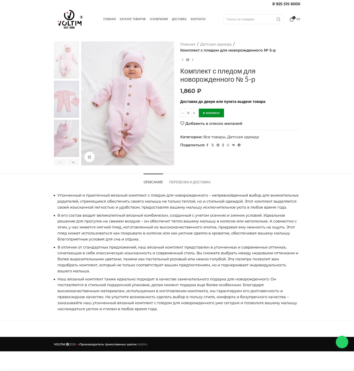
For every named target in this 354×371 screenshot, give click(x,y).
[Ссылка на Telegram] (239, 145)
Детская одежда (216, 44)
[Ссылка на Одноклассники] (223, 145)
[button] (60, 162)
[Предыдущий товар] (182, 60)
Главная (187, 44)
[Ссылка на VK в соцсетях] (233, 145)
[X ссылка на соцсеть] (212, 145)
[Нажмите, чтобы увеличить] (89, 157)
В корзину (211, 113)
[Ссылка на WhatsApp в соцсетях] (228, 145)
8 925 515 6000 (286, 4)
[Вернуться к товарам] (187, 60)
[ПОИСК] (278, 19)
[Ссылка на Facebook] (207, 145)
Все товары (214, 137)
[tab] (153, 180)
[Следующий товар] (192, 60)
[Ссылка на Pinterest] (218, 145)
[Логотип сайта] (70, 19)
